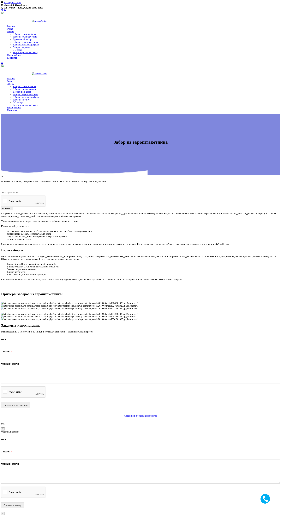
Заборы (10, 31)
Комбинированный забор (25, 52)
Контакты (12, 58)
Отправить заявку (12, 505)
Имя (4, 339)
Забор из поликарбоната (25, 36)
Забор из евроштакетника (25, 42)
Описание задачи (10, 364)
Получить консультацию (16, 405)
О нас (10, 29)
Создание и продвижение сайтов (140, 415)
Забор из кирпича (21, 47)
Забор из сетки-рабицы (24, 34)
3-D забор (18, 50)
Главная (11, 26)
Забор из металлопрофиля (26, 44)
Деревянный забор (22, 39)
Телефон (6, 351)
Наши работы (14, 55)
